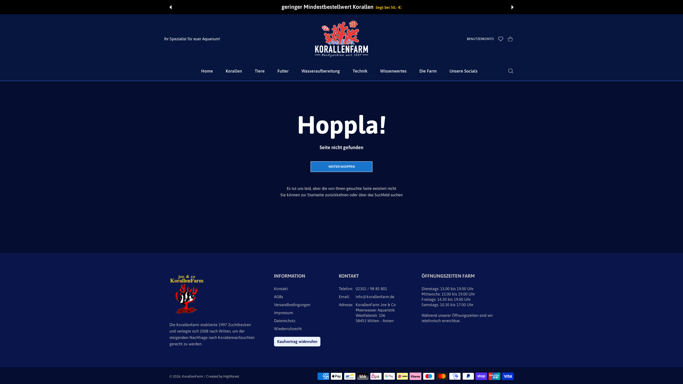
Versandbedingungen (292, 304)
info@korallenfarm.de (375, 296)
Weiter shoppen (341, 167)
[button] (170, 7)
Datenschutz (284, 320)
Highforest (231, 376)
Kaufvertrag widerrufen (297, 341)
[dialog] (511, 71)
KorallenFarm (193, 376)
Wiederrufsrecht (288, 328)
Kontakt (281, 288)
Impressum (283, 312)
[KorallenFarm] (341, 39)
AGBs (278, 296)
